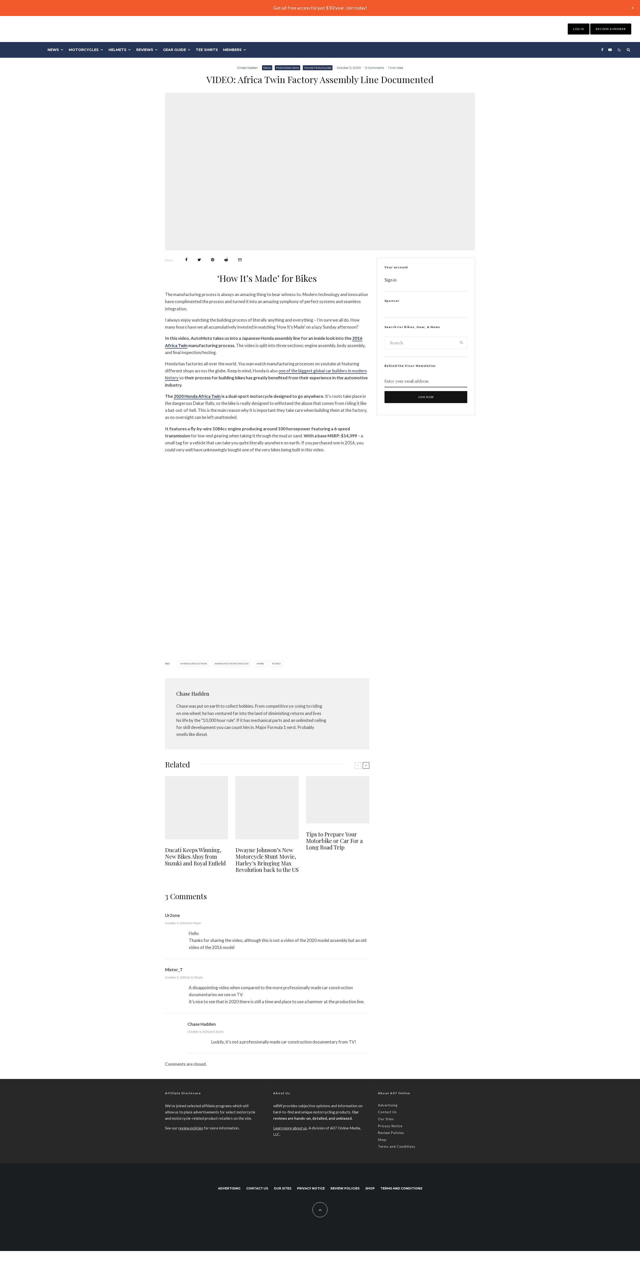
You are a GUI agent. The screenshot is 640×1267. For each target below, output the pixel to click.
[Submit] (226, 260)
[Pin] (212, 260)
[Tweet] (199, 260)
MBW (261, 663)
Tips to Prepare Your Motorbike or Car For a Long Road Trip (334, 841)
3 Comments (374, 68)
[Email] (240, 260)
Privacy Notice (390, 1126)
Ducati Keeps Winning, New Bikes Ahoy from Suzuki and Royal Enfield (195, 856)
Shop (382, 1140)
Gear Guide (174, 50)
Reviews (144, 50)
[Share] (186, 260)
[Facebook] (602, 50)
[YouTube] (610, 50)
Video (277, 663)
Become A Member (611, 29)
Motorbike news (287, 68)
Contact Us (387, 1112)
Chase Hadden (247, 68)
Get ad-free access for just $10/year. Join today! (320, 8)
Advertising (388, 1105)
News (53, 50)
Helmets (117, 50)
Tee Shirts (207, 50)
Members (232, 50)
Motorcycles (84, 50)
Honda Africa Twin (194, 663)
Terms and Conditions (396, 1146)
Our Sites (386, 1119)
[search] (461, 343)
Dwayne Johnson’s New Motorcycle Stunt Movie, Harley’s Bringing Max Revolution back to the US (267, 860)
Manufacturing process (232, 663)
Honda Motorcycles (317, 68)
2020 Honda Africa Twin (197, 396)
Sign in (390, 280)
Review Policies (391, 1133)
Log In (578, 29)
